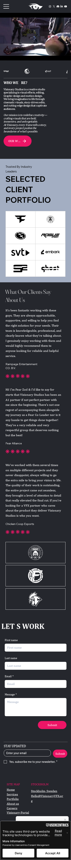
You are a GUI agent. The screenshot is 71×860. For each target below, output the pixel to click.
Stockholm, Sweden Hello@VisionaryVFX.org (47, 796)
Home (11, 789)
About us (13, 803)
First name (11, 640)
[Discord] (57, 6)
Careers (12, 808)
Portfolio (13, 799)
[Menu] (6, 6)
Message (11, 694)
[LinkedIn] (61, 6)
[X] (53, 6)
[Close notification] (65, 820)
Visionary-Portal (18, 812)
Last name (11, 658)
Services (12, 794)
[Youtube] (65, 6)
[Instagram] (50, 6)
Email (9, 676)
